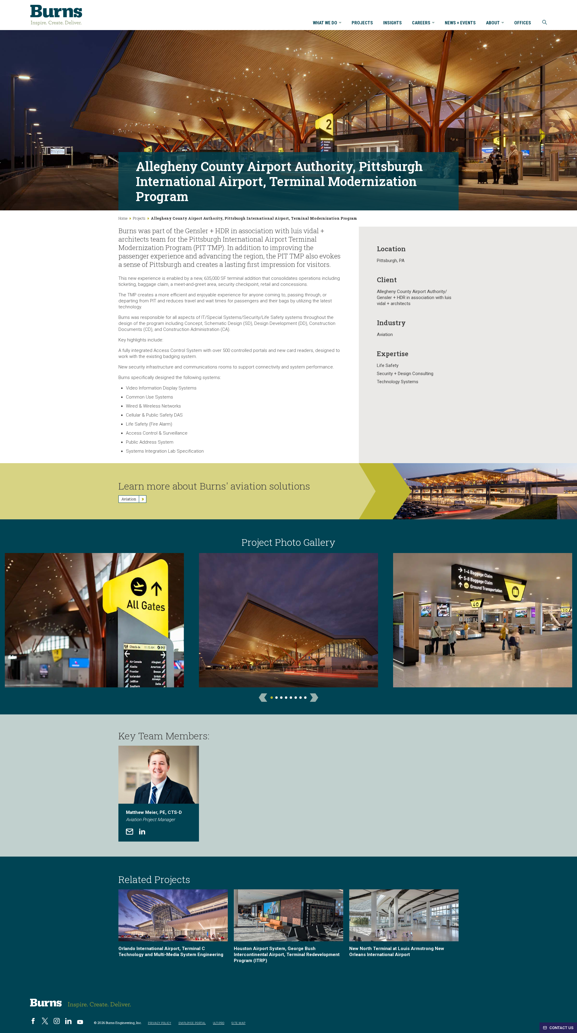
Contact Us (560, 1027)
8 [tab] (305, 697)
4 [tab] (286, 697)
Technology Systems (397, 381)
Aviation (385, 334)
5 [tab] (291, 697)
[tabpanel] (288, 622)
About (493, 23)
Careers (421, 23)
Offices (522, 23)
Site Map (238, 1023)
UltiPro (218, 1023)
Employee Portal (192, 1023)
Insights (392, 23)
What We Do (325, 23)
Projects (362, 23)
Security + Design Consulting (405, 373)
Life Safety (387, 365)
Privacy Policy (159, 1023)
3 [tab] (281, 697)
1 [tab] (271, 697)
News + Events (460, 23)
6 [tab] (296, 697)
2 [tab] (276, 697)
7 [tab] (300, 697)
